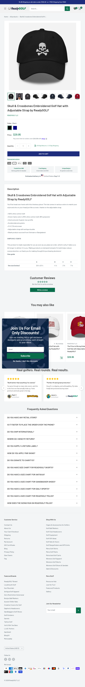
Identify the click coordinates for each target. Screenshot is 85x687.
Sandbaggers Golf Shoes (13, 612)
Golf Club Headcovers (54, 532)
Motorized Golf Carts (53, 555)
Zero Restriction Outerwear (14, 595)
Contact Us (8, 525)
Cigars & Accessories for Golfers (58, 525)
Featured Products (53, 588)
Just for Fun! (50, 585)
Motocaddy (8, 639)
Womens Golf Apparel (54, 559)
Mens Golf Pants (52, 552)
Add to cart (43, 154)
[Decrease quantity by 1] (17, 146)
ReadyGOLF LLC (12, 115)
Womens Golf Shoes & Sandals (57, 565)
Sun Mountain (9, 588)
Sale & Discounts (52, 569)
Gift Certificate (9, 545)
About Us (7, 528)
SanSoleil (7, 632)
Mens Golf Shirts (52, 548)
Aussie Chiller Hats (11, 602)
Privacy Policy (9, 552)
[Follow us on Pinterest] (13, 659)
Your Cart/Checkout (11, 532)
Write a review (42, 290)
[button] (4, 388)
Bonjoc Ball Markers (11, 598)
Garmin (6, 618)
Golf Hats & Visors (52, 542)
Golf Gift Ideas (51, 538)
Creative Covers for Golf (13, 605)
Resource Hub (51, 581)
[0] (79, 8)
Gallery (48, 591)
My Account (8, 542)
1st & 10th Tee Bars (11, 625)
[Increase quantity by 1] (28, 146)
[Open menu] (5, 8)
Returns (7, 538)
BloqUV (7, 635)
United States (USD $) (12, 648)
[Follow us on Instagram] (9, 659)
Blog (5, 548)
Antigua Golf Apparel (11, 591)
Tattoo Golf (8, 622)
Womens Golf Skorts (53, 562)
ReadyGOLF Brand (10, 581)
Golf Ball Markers (52, 528)
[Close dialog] (46, 321)
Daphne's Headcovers (12, 608)
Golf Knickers (9, 615)
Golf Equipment (52, 535)
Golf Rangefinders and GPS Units (58, 545)
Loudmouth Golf (10, 585)
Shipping (7, 535)
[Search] (67, 8)
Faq (5, 559)
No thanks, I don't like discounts (25, 361)
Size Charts (8, 555)
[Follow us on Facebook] (5, 659)
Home (6, 17)
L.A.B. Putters (9, 629)
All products (14, 17)
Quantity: (10, 146)
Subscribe (25, 356)
